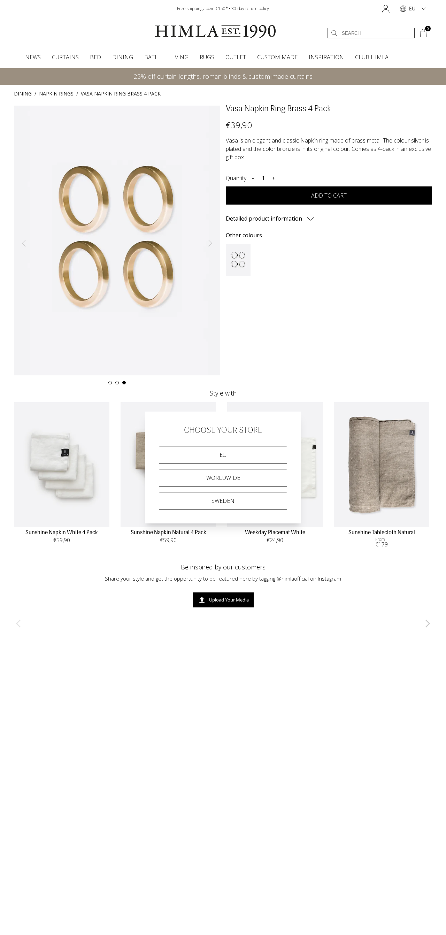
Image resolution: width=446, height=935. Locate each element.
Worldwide (223, 478)
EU (223, 455)
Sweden (223, 501)
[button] (385, 8)
